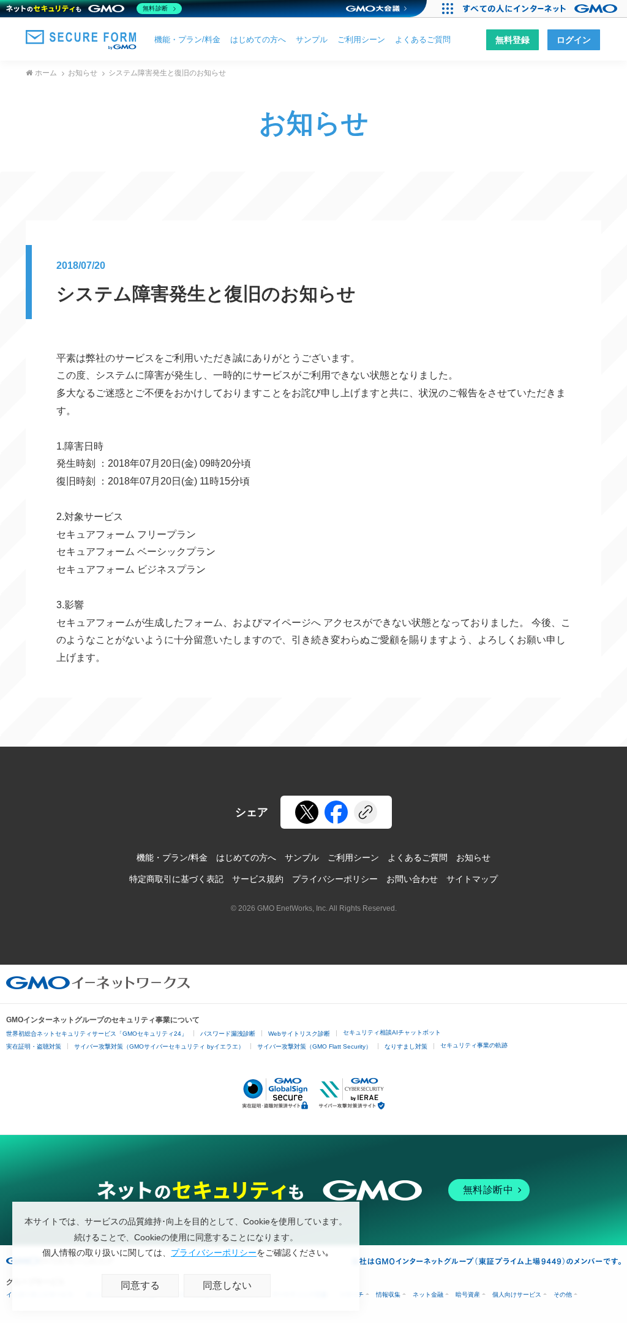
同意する (140, 1285)
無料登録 (512, 40)
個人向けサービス (516, 1294)
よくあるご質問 (423, 39)
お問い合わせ (412, 879)
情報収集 (388, 1294)
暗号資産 (468, 1294)
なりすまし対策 (406, 1046)
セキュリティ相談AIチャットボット (392, 1032)
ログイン (574, 40)
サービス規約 (257, 879)
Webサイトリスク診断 (299, 1033)
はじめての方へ (258, 39)
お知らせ (82, 73)
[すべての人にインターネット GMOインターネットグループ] (541, 8)
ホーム (46, 73)
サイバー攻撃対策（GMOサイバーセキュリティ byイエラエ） (159, 1046)
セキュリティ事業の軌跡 (474, 1045)
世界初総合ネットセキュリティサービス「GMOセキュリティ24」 (96, 1033)
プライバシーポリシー (335, 879)
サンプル (312, 39)
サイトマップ (472, 879)
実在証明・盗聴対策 (33, 1046)
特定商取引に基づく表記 (176, 879)
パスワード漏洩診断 (227, 1033)
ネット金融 (428, 1294)
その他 (563, 1294)
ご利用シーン (361, 39)
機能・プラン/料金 (187, 39)
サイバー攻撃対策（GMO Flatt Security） (314, 1046)
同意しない (227, 1285)
